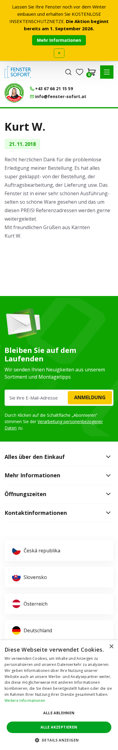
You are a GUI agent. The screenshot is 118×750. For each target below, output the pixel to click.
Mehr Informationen (59, 40)
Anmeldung (90, 397)
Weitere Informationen (25, 700)
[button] (106, 72)
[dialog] (59, 695)
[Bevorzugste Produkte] (79, 72)
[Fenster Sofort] (18, 72)
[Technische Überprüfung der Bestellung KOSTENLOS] (14, 93)
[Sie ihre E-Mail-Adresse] (59, 398)
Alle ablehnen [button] (58, 712)
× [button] (111, 646)
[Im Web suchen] (68, 72)
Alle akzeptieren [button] (59, 727)
